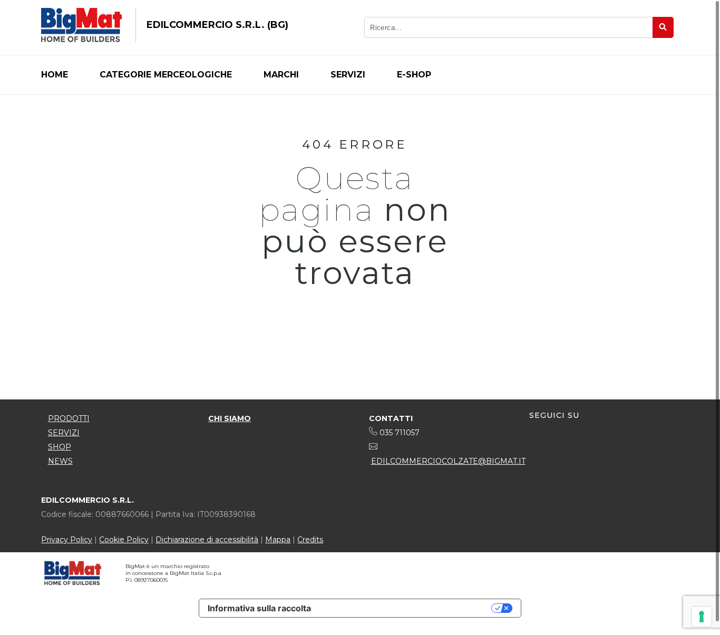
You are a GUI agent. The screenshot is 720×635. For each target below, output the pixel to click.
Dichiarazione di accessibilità (206, 539)
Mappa (277, 539)
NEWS (60, 461)
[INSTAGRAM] (557, 448)
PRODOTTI (69, 418)
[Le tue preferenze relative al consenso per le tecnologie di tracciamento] (702, 617)
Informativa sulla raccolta (259, 608)
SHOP (59, 447)
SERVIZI (64, 432)
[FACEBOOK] (537, 448)
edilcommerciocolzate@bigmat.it (448, 461)
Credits (310, 539)
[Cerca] (663, 27)
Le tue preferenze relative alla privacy (406, 608)
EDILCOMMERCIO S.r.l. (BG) (217, 25)
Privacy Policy (66, 539)
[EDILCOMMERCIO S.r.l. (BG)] (81, 25)
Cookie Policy (124, 539)
